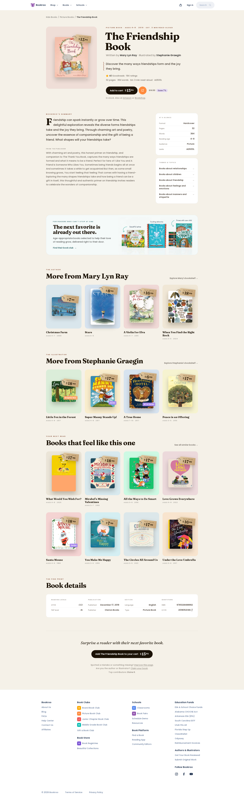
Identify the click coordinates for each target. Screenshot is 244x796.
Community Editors (142, 744)
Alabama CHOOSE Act (186, 711)
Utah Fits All (181, 725)
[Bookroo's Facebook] (183, 774)
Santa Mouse (54, 559)
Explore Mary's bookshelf (184, 278)
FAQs (44, 716)
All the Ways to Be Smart (140, 499)
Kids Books (51, 17)
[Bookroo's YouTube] (191, 774)
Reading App (138, 739)
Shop (52, 5)
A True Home (132, 417)
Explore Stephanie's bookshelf (181, 363)
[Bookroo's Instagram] (176, 774)
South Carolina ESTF (185, 720)
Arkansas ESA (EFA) (185, 716)
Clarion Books (112, 610)
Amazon (127, 98)
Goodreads (119, 75)
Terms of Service (73, 792)
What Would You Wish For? (63, 499)
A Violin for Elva (134, 332)
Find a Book (138, 735)
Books (66, 5)
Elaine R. (131, 672)
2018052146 (184, 610)
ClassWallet (181, 734)
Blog (44, 711)
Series (112, 403)
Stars (88, 332)
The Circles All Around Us (141, 559)
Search (203, 5)
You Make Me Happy (98, 559)
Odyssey (179, 738)
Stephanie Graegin (168, 55)
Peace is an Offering (176, 417)
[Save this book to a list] (143, 90)
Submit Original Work (185, 759)
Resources (137, 723)
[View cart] (180, 5)
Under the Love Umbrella (179, 559)
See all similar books (186, 445)
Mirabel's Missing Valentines (96, 500)
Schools (80, 5)
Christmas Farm (56, 332)
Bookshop (140, 98)
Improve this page (143, 665)
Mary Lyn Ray (128, 55)
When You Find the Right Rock (179, 334)
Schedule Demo (140, 718)
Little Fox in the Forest (61, 417)
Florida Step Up (182, 729)
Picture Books (67, 17)
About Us (46, 707)
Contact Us (47, 725)
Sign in (190, 5)
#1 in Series (149, 404)
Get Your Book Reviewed (187, 755)
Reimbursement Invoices (187, 743)
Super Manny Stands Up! (101, 417)
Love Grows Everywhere (179, 499)
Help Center (48, 720)
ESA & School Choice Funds (188, 707)
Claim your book (139, 668)
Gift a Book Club (85, 730)
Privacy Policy (96, 792)
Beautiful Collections (88, 748)
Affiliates (46, 729)
